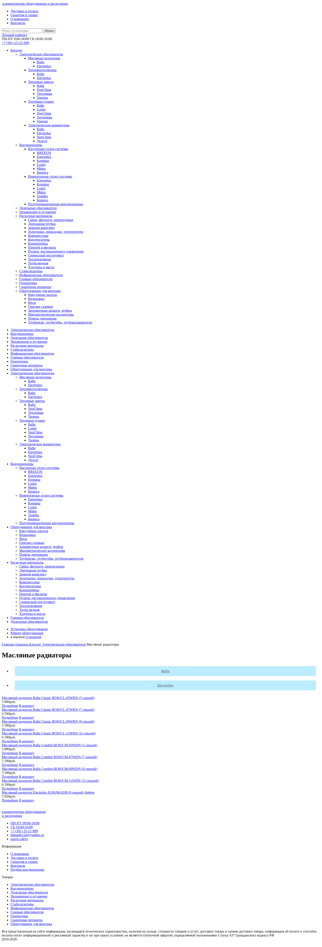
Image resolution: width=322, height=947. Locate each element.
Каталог (17, 50)
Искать (49, 30)
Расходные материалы (27, 900)
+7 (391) (15, 43)
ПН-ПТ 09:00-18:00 (25, 823)
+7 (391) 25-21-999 (24, 831)
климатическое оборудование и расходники (35, 3)
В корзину (26, 706)
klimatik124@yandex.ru (27, 835)
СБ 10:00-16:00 (22, 827)
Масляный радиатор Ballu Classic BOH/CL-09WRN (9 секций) (48, 721)
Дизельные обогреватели (29, 892)
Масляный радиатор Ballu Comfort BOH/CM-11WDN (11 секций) (50, 780)
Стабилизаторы (22, 904)
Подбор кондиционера (27, 869)
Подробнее (10, 706)
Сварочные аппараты (26, 920)
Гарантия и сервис (24, 15)
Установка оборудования (29, 629)
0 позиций (33, 637)
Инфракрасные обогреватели (32, 908)
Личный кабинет (14, 35)
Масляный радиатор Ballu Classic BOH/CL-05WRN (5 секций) (48, 698)
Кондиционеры (22, 888)
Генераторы (19, 916)
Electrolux (165, 685)
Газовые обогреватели (27, 912)
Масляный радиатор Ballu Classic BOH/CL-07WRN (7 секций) (48, 710)
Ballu (165, 671)
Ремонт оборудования (27, 633)
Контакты (18, 23)
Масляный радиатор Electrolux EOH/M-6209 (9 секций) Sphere (48, 792)
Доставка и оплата (24, 11)
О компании (20, 19)
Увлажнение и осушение (29, 896)
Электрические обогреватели (64, 644)
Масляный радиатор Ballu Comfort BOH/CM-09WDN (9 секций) (49, 769)
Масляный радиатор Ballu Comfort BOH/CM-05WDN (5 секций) (49, 745)
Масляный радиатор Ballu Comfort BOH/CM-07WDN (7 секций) (49, 757)
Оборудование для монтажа (31, 924)
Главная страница (15, 644)
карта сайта (19, 839)
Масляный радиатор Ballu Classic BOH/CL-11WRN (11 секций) (49, 733)
